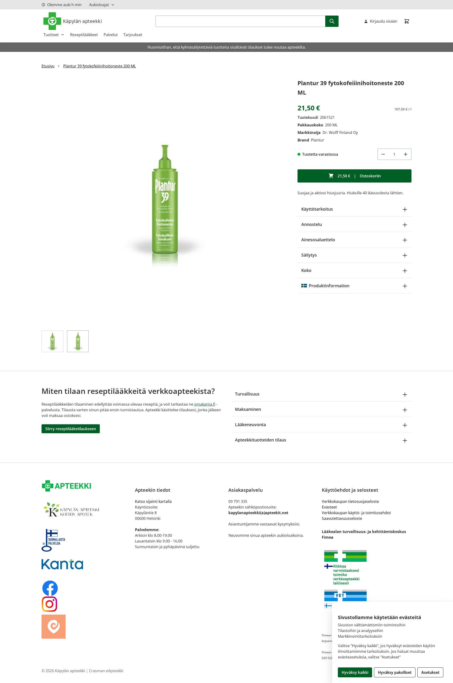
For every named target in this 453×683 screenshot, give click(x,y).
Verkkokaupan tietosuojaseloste (350, 501)
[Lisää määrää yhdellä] (405, 154)
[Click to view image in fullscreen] (165, 201)
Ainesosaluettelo (318, 239)
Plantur (317, 140)
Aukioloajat (99, 4)
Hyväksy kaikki (355, 672)
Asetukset (430, 672)
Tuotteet (51, 34)
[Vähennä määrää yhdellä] (383, 154)
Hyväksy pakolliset (394, 672)
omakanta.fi (204, 404)
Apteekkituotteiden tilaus (260, 440)
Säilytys (309, 255)
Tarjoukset (132, 34)
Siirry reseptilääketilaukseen (70, 428)
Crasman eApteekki (106, 670)
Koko (306, 270)
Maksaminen (248, 409)
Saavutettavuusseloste (342, 518)
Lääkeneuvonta (250, 424)
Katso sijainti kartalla (153, 501)
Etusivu (48, 66)
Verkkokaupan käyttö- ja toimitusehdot (356, 512)
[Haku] (332, 21)
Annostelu (311, 224)
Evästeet (329, 507)
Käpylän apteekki (82, 21)
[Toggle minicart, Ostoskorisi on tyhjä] (407, 21)
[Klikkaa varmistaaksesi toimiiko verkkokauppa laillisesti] (366, 567)
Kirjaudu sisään (383, 21)
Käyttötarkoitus (317, 209)
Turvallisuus (247, 394)
